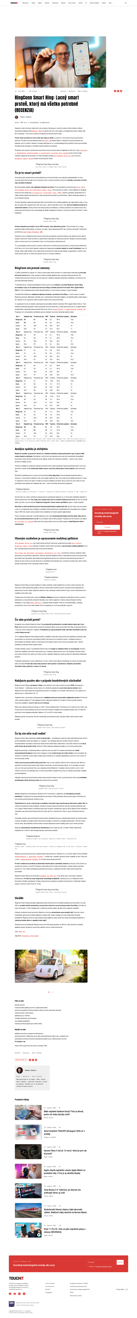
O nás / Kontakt (50, 1283)
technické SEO (13, 1312)
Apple (40, 3)
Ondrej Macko (48, 1196)
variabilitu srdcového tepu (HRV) (47, 193)
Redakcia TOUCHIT (50, 1137)
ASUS (80, 3)
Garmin (47, 3)
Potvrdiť (107, 527)
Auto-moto (72, 3)
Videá (33, 3)
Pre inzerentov (49, 1286)
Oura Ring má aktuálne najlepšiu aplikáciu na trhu (37, 553)
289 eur (22, 931)
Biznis (104, 3)
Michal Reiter (49, 1117)
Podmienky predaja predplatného (80, 1289)
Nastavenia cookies (76, 1295)
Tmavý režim (120, 1289)
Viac (110, 3)
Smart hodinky (94, 3)
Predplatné (48, 1292)
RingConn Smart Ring (24, 158)
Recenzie (25, 3)
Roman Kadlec (26, 117)
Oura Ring (81, 187)
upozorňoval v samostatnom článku (69, 309)
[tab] (48, 992)
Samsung (55, 3)
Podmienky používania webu (78, 1286)
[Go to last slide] (17, 966)
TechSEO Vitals (29, 1312)
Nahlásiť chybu (20, 1059)
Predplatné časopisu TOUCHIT (79, 1283)
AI (86, 3)
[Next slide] (86, 966)
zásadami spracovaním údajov (104, 1266)
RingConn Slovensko (30, 936)
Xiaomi (63, 3)
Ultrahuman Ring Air (62, 156)
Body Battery (36, 603)
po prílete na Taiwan (24, 521)
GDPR (71, 1292)
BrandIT (47, 1289)
